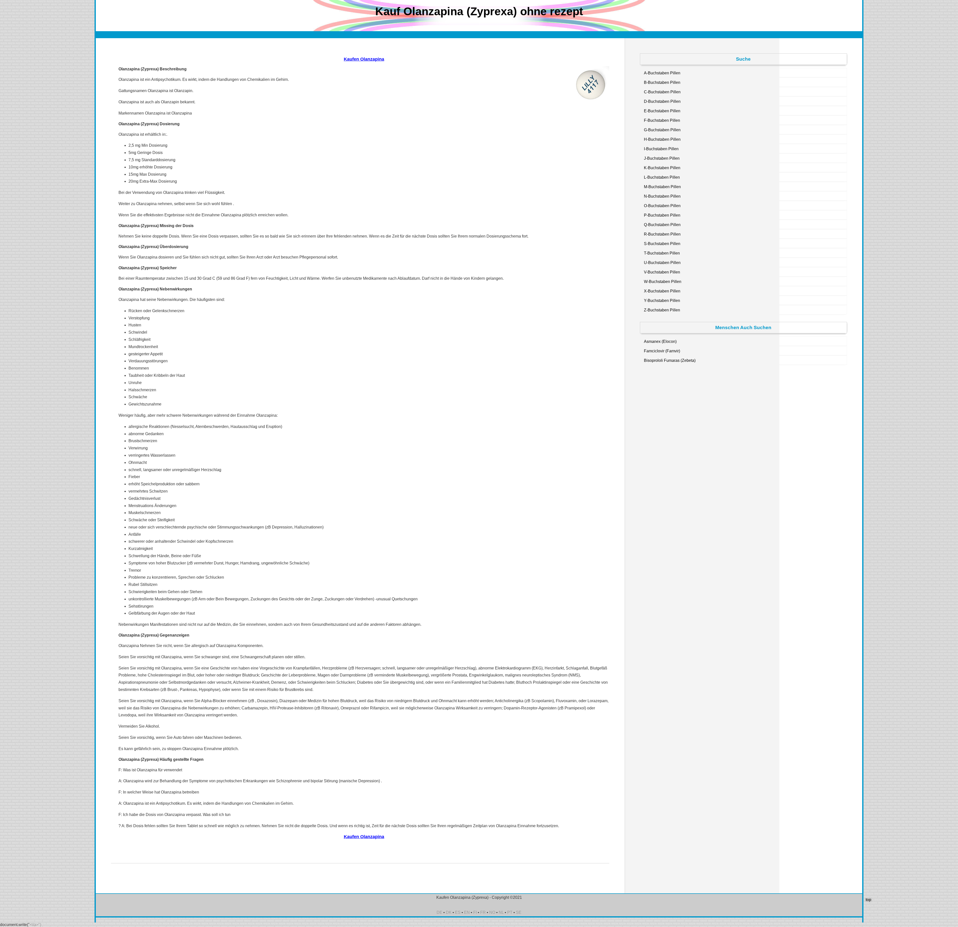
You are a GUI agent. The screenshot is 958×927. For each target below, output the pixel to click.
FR (483, 912)
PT (509, 912)
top (868, 900)
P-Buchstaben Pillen (662, 215)
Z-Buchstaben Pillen (662, 310)
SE (518, 912)
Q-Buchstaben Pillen (662, 225)
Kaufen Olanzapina (364, 59)
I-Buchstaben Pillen (661, 149)
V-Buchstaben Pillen (662, 272)
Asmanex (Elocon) (660, 341)
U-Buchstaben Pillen (662, 263)
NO (492, 912)
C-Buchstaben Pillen (662, 92)
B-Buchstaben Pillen (662, 82)
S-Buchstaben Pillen (662, 244)
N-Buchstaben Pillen (662, 196)
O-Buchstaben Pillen (662, 206)
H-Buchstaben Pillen (662, 139)
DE (439, 912)
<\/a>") (35, 925)
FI (475, 912)
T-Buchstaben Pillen (662, 253)
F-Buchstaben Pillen (662, 120)
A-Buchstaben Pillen (662, 73)
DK (449, 912)
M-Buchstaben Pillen (662, 187)
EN (467, 912)
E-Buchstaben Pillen (662, 111)
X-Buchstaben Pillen (662, 291)
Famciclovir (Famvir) (662, 351)
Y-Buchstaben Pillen (662, 300)
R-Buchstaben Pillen (662, 234)
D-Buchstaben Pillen (662, 101)
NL (501, 912)
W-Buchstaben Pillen (662, 281)
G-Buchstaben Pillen (662, 130)
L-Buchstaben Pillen (662, 177)
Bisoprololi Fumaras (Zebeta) (670, 360)
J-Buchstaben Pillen (662, 158)
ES (458, 912)
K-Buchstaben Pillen (662, 168)
